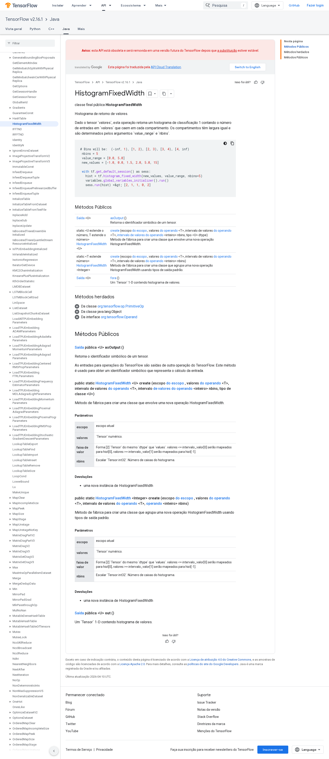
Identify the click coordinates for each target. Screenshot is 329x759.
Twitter (71, 724)
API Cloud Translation (166, 67)
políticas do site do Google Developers (213, 664)
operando (154, 503)
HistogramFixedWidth (92, 244)
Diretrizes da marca (211, 724)
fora (113, 278)
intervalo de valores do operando (140, 235)
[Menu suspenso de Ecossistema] (146, 5)
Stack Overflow (208, 717)
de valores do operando (172, 388)
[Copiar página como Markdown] (164, 94)
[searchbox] (30, 43)
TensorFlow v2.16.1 (24, 19)
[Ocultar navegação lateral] (53, 750)
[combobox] (225, 5)
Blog (69, 702)
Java (54, 19)
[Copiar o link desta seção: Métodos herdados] (118, 297)
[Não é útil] (262, 82)
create (115, 230)
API (103, 5)
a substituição (227, 50)
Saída (81, 218)
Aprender (79, 5)
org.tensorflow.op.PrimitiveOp (121, 306)
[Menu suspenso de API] (111, 5)
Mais (158, 5)
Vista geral (13, 29)
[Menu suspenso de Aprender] (91, 5)
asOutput (117, 218)
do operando (169, 230)
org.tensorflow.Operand (119, 317)
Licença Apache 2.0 (132, 664)
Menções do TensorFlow (214, 731)
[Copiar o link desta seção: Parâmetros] (97, 415)
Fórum (70, 709)
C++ (51, 29)
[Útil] (255, 82)
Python (35, 29)
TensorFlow (82, 82)
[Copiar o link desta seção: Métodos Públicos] (116, 207)
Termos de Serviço (79, 749)
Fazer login (315, 5)
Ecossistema (131, 5)
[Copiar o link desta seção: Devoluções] (96, 476)
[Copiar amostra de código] (232, 143)
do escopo (139, 230)
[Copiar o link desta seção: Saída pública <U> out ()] (119, 613)
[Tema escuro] (225, 143)
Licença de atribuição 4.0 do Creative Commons (220, 659)
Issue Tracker (206, 702)
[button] (29, 57)
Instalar (58, 5)
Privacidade (104, 749)
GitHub (294, 5)
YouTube (72, 731)
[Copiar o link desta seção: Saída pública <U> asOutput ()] (129, 347)
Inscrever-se (273, 750)
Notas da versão (208, 709)
